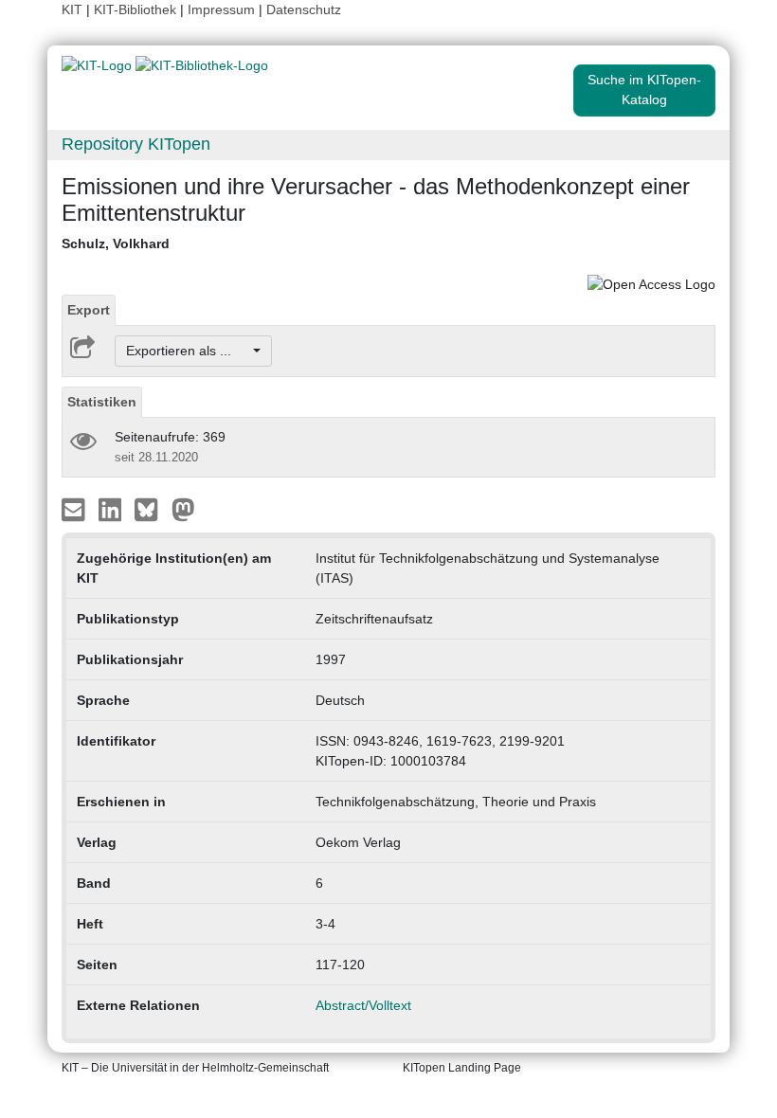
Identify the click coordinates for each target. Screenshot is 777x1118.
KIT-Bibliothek (137, 9)
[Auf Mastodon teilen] (183, 508)
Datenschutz (303, 9)
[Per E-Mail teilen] (75, 508)
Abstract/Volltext (363, 1005)
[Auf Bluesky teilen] (151, 508)
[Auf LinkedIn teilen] (112, 508)
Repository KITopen (136, 144)
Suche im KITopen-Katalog (644, 89)
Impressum (221, 9)
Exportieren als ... (188, 350)
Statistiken (101, 401)
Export (88, 309)
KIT (72, 9)
